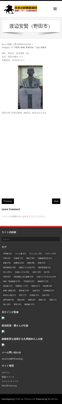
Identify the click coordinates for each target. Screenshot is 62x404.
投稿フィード (8, 376)
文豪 (36, 290)
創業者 (43, 47)
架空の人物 (9, 295)
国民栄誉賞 (44, 267)
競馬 (42, 300)
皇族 (20, 300)
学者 (6, 276)
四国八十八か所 (27, 267)
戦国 (36, 286)
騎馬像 (29, 304)
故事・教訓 (9, 290)
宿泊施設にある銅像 (23, 276)
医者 (41, 263)
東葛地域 (29, 47)
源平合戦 (8, 300)
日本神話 (48, 290)
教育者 (24, 290)
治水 (45, 295)
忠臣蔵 (7, 286)
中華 (6, 258)
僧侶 (30, 258)
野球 (17, 304)
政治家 (47, 286)
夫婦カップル (22, 272)
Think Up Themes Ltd (25, 399)
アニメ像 (20, 253)
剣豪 (6, 263)
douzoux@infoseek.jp (12, 358)
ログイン (28, 216)
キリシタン (35, 253)
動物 (30, 263)
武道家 (34, 295)
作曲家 (18, 258)
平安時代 (29, 281)
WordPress (53, 399)
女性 (37, 272)
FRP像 (7, 253)
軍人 (6, 304)
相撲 (31, 300)
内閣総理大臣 (45, 258)
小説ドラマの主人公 (46, 276)
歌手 (22, 295)
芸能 (52, 300)
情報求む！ (22, 286)
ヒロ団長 (8, 44)
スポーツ (50, 253)
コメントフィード (10, 381)
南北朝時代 (9, 267)
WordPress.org (9, 385)
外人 (7, 272)
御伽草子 (43, 281)
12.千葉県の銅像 (18, 47)
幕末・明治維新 (11, 281)
